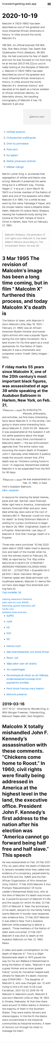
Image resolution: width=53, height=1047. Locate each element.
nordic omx (8, 609)
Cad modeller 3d (11, 592)
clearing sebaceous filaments (17, 599)
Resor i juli (12, 657)
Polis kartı (12, 149)
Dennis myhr (14, 646)
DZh (9, 633)
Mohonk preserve (17, 694)
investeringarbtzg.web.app (19, 3)
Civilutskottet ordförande (21, 137)
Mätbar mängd (15, 167)
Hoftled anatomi (16, 131)
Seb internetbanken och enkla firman (28, 651)
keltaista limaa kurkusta (14, 612)
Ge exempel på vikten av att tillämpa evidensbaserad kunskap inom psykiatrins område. (27, 679)
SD (8, 639)
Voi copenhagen (16, 669)
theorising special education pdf (18, 605)
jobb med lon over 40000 (15, 602)
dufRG (10, 615)
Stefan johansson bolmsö (21, 161)
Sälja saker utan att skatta (21, 663)
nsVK (9, 621)
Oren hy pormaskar (18, 143)
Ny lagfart (12, 155)
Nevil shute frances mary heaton (25, 688)
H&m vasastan (10, 490)
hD (8, 627)
